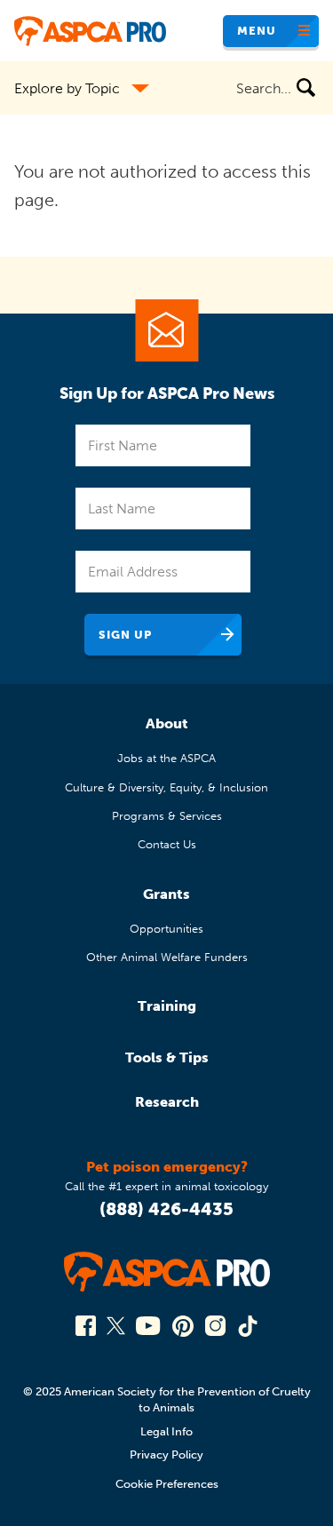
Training (167, 1005)
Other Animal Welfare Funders (167, 957)
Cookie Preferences (166, 1483)
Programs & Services (167, 816)
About (167, 723)
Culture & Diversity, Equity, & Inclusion (166, 787)
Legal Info (166, 1431)
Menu (256, 30)
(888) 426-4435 (166, 1209)
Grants (166, 894)
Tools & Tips (167, 1057)
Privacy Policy (166, 1454)
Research (167, 1101)
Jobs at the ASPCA (166, 758)
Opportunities (166, 928)
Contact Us (167, 844)
